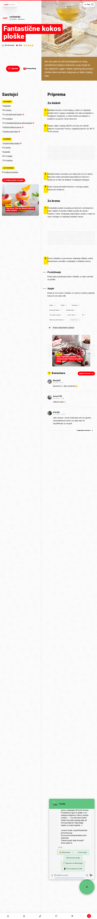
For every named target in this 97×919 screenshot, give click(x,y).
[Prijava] (89, 916)
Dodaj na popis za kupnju (14, 180)
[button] (56, 916)
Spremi (14, 68)
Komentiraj (30, 68)
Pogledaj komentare (84, 430)
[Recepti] (40, 916)
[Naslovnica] (8, 916)
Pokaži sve (73, 320)
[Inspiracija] (24, 916)
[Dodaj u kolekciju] (92, 4)
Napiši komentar (85, 373)
